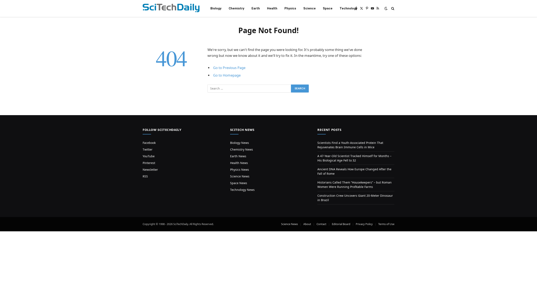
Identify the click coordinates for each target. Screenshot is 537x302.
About (307, 224)
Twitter (147, 149)
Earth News (238, 156)
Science (309, 8)
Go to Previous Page (229, 67)
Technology (348, 8)
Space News (238, 183)
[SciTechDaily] (171, 8)
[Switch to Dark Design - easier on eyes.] (385, 8)
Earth (256, 8)
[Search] (392, 8)
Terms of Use (386, 224)
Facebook (149, 143)
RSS (145, 176)
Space (327, 8)
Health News (239, 163)
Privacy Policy (364, 224)
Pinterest (149, 163)
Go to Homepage (227, 75)
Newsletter (150, 170)
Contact (321, 224)
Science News (239, 176)
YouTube (149, 156)
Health (272, 8)
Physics (290, 8)
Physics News (239, 170)
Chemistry (236, 8)
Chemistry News (241, 149)
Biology (216, 8)
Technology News (242, 190)
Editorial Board (341, 224)
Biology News (239, 143)
